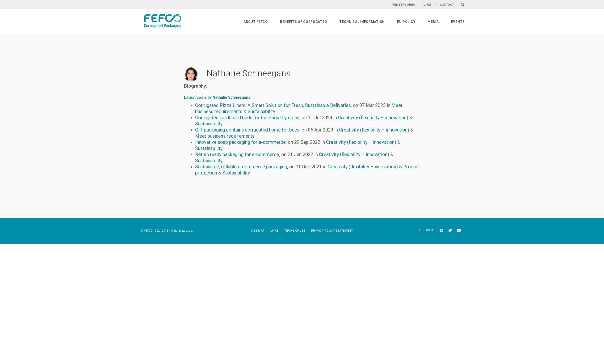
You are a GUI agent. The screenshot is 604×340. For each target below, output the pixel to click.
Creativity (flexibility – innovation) (373, 117)
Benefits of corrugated (303, 22)
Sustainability (261, 111)
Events (458, 22)
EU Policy (406, 22)
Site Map (257, 230)
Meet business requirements (225, 136)
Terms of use (294, 230)
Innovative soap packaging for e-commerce (240, 142)
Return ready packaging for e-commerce (237, 154)
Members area (403, 4)
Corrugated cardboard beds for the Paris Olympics (247, 117)
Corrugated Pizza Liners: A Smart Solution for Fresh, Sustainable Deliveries (273, 105)
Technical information (362, 22)
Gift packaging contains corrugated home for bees (247, 130)
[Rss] (440, 231)
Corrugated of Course (166, 22)
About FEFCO (255, 22)
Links (428, 4)
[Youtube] (457, 231)
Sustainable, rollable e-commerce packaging (241, 167)
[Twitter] (449, 231)
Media (433, 22)
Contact (447, 4)
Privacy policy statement (332, 230)
